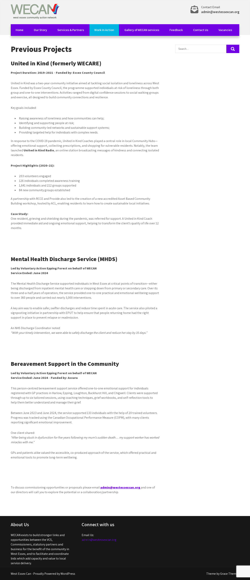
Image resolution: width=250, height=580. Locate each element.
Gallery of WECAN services (141, 30)
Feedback (176, 30)
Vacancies (225, 30)
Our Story (40, 30)
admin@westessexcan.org (220, 12)
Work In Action (104, 30)
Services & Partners (70, 30)
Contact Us (200, 30)
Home (19, 30)
